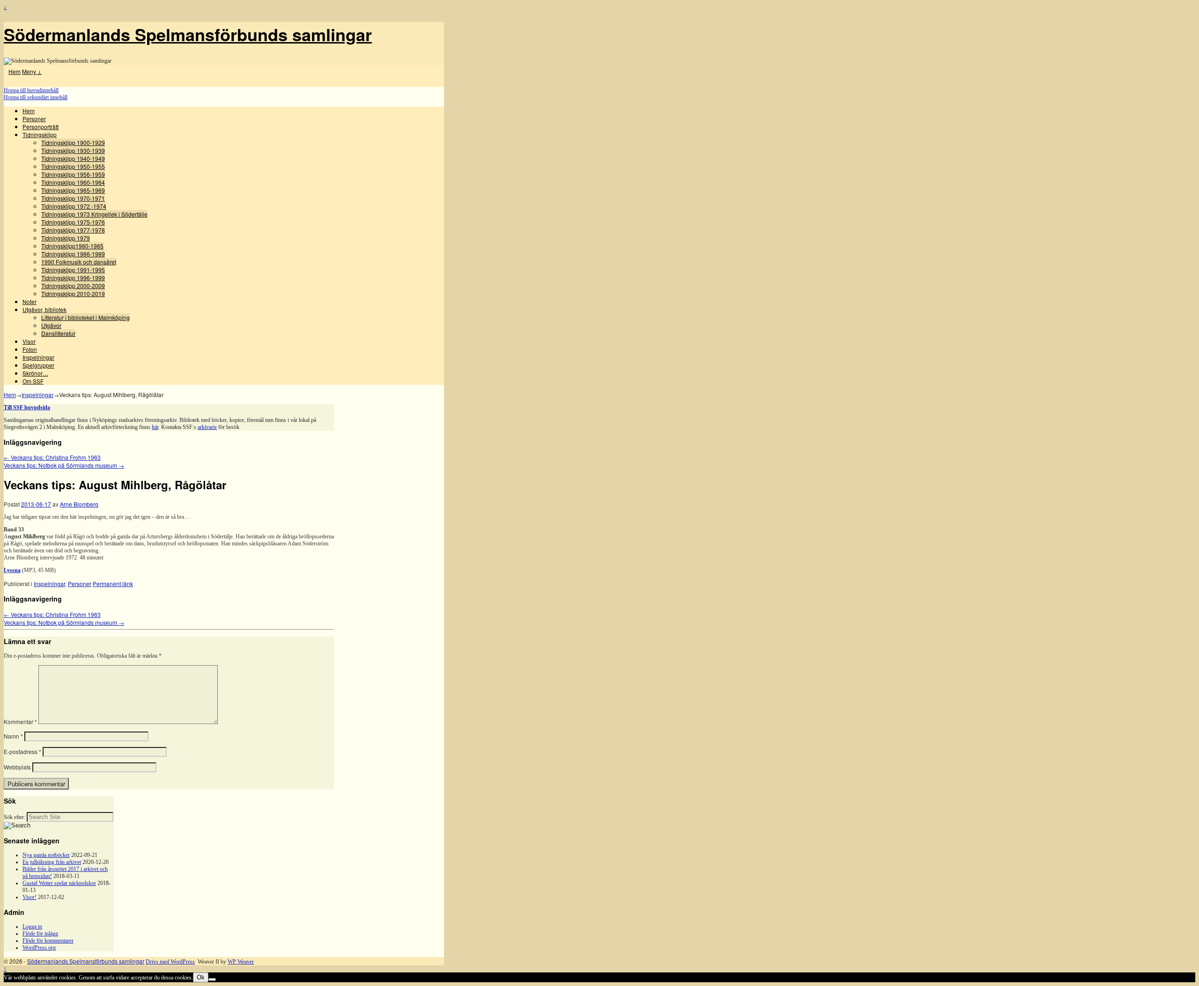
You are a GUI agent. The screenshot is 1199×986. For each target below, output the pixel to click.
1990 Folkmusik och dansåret (78, 262)
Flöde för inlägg (40, 933)
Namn (13, 736)
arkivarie (207, 427)
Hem (14, 71)
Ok (201, 977)
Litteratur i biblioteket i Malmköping (85, 317)
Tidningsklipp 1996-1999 (73, 278)
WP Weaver (241, 961)
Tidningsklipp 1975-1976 (73, 222)
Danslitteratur (58, 333)
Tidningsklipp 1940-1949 (73, 158)
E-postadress (22, 751)
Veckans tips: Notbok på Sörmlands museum (64, 465)
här (155, 427)
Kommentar (20, 721)
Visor (29, 341)
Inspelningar (38, 357)
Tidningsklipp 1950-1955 (73, 166)
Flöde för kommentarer (48, 940)
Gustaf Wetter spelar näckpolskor (59, 883)
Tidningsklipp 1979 (65, 238)
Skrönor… (35, 373)
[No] (212, 979)
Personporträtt (40, 126)
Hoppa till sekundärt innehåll (35, 97)
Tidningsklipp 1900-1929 (73, 142)
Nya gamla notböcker (46, 855)
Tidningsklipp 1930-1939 (73, 150)
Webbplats (17, 767)
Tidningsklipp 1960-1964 (73, 182)
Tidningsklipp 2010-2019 (73, 293)
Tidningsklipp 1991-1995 (73, 270)
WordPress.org (39, 947)
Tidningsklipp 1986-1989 (73, 254)
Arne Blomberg (79, 504)
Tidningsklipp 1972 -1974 (73, 206)
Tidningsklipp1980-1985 (72, 246)
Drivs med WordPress (170, 961)
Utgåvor (51, 325)
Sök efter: (14, 817)
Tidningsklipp (39, 134)
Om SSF (33, 381)
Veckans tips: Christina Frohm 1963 (52, 457)
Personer (34, 119)
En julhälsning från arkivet (51, 862)
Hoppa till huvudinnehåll (31, 90)
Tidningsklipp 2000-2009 (73, 286)
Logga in (32, 926)
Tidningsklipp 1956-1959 (73, 174)
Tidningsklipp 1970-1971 (73, 198)
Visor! (29, 897)
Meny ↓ (32, 71)
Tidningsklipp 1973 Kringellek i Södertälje (94, 214)
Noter (29, 301)
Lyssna (12, 570)
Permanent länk (113, 583)
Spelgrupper (38, 365)
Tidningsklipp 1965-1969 (73, 190)
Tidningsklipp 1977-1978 (73, 230)
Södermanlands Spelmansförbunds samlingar (188, 34)
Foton (29, 349)
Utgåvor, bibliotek (44, 309)
